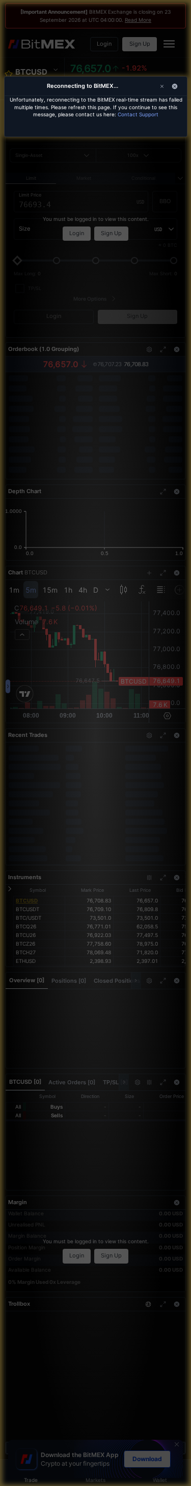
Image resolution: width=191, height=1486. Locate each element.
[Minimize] (175, 86)
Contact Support (138, 114)
